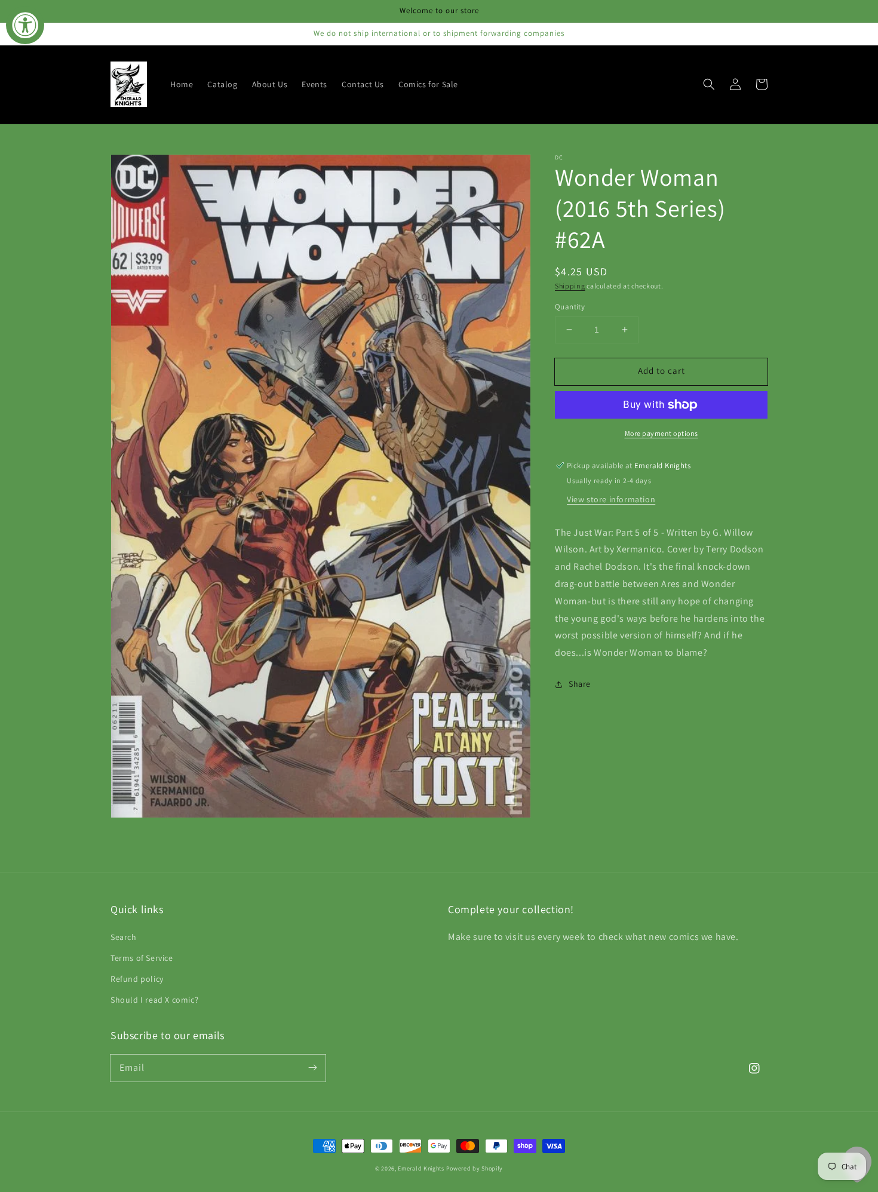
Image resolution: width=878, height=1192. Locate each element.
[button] (709, 84)
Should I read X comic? (154, 999)
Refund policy (137, 978)
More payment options (661, 433)
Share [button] (580, 683)
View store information (611, 499)
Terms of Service (141, 958)
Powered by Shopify (475, 1168)
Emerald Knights (421, 1168)
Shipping (570, 285)
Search (123, 937)
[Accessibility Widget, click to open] (25, 25)
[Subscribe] (312, 1068)
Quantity (570, 307)
